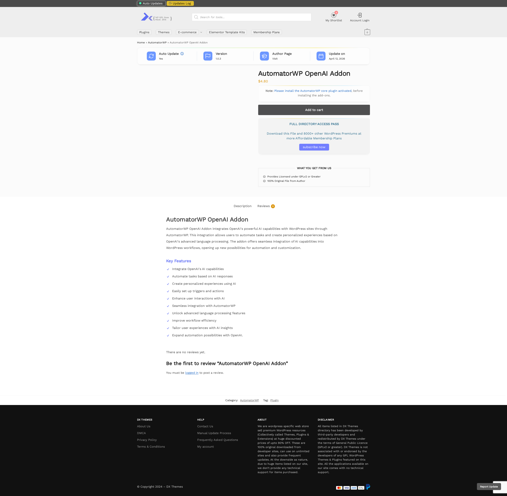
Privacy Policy (147, 440)
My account (205, 446)
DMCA (141, 433)
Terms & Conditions (151, 446)
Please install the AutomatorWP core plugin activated (312, 91)
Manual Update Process (214, 433)
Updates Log (182, 3)
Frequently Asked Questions (217, 440)
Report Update (489, 486)
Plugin (274, 400)
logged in (191, 373)
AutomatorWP (157, 42)
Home (141, 42)
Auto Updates (153, 3)
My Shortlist (334, 16)
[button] (367, 32)
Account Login (360, 20)
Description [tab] (243, 206)
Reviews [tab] (265, 206)
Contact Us (205, 426)
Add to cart (314, 110)
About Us (143, 426)
